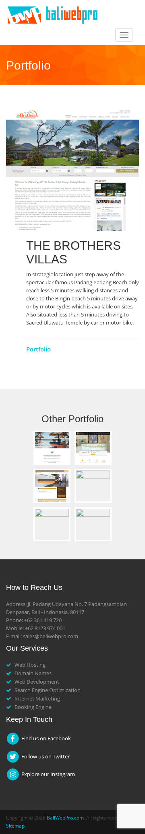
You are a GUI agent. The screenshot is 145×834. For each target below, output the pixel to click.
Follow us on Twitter (45, 756)
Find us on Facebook (45, 738)
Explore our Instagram (47, 774)
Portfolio (38, 349)
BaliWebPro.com (65, 817)
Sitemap (15, 825)
